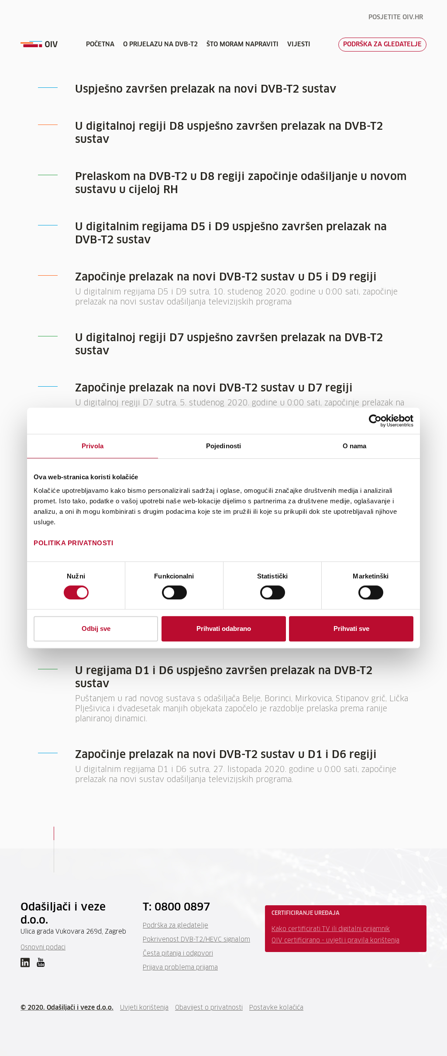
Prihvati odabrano (223, 628)
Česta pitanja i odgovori (178, 954)
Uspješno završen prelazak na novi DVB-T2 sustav (206, 89)
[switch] (174, 592)
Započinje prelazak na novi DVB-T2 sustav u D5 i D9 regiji (226, 277)
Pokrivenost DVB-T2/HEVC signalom (196, 940)
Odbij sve (96, 628)
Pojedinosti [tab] (223, 446)
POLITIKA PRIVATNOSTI (73, 543)
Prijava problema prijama (180, 968)
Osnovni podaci (43, 948)
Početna (100, 45)
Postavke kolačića (276, 1008)
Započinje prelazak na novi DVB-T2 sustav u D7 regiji (214, 388)
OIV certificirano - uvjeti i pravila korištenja (335, 941)
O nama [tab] (355, 446)
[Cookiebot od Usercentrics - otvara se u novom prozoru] (375, 420)
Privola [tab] (92, 446)
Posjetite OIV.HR (395, 17)
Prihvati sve (351, 628)
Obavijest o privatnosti (209, 1008)
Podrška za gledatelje (382, 45)
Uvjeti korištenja (144, 1008)
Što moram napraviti (242, 45)
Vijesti (298, 45)
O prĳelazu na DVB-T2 (160, 45)
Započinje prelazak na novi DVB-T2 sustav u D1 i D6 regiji (226, 755)
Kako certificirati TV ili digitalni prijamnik (331, 929)
